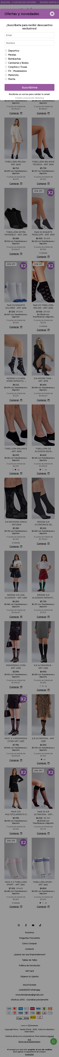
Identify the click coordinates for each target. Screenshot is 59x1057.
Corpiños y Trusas (17, 66)
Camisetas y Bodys (18, 62)
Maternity (13, 75)
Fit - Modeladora (17, 70)
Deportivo (13, 50)
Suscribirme (29, 87)
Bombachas (14, 58)
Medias (12, 54)
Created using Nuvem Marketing (29, 98)
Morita (11, 79)
